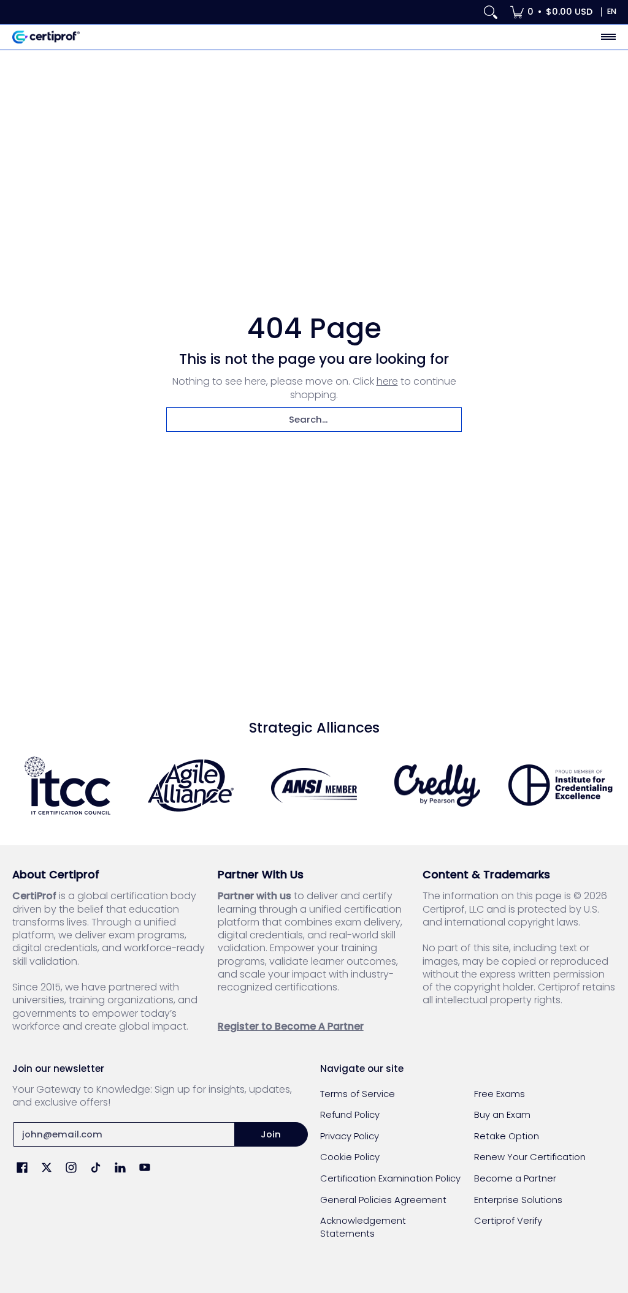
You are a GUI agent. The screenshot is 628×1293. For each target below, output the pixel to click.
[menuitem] (551, 12)
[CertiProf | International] (46, 37)
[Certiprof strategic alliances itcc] (67, 785)
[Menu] (608, 37)
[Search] (490, 12)
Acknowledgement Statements (363, 1227)
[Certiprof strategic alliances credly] (436, 785)
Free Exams (499, 1093)
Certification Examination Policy (390, 1178)
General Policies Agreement (383, 1199)
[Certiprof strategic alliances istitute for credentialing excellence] (560, 785)
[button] (22, 1168)
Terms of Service (357, 1093)
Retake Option (506, 1135)
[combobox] (314, 419)
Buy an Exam (502, 1114)
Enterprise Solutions (518, 1199)
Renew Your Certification (530, 1156)
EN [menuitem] (611, 11)
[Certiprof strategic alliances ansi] (314, 786)
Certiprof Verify (508, 1220)
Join (271, 1134)
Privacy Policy (349, 1135)
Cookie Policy (350, 1156)
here (387, 381)
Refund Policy (350, 1114)
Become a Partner (515, 1178)
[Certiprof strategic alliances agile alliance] (191, 786)
